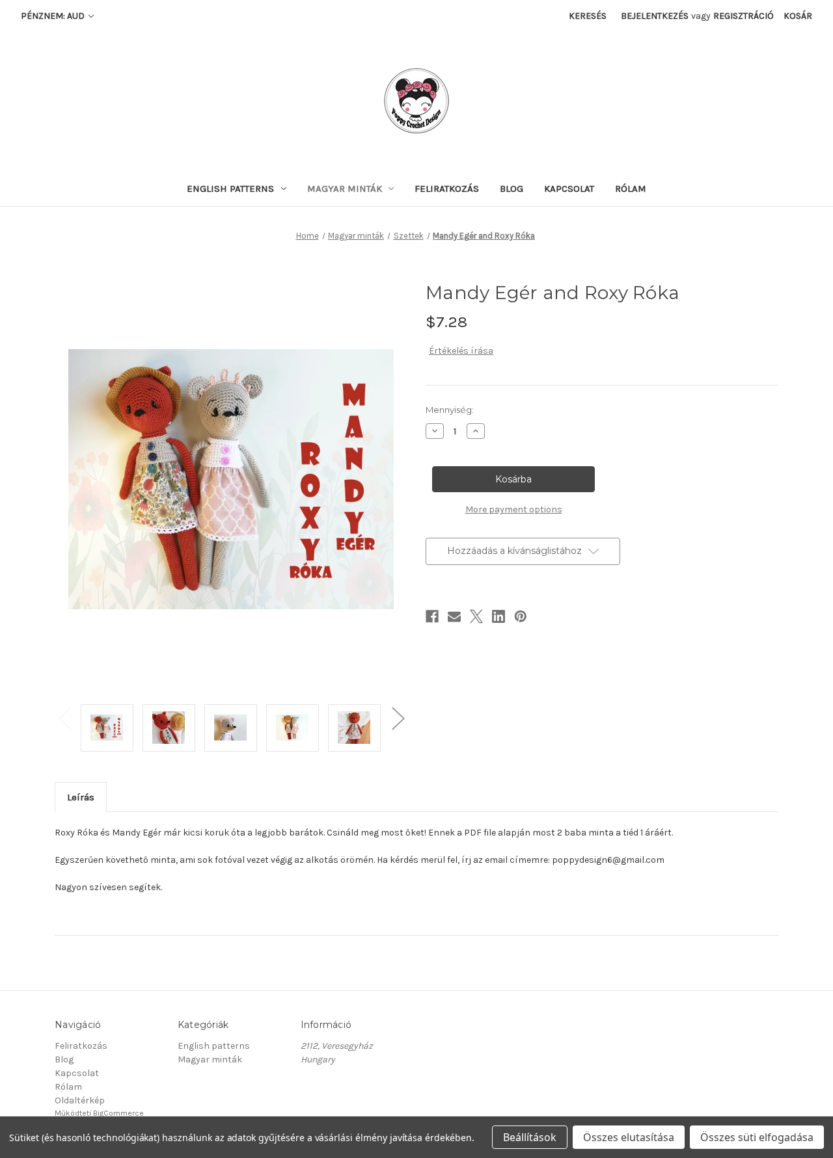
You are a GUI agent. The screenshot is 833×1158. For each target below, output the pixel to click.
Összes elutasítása (628, 1137)
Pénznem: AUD (54, 15)
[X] (476, 616)
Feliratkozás (447, 188)
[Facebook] (432, 616)
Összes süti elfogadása (756, 1137)
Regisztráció (743, 15)
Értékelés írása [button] (461, 350)
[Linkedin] (498, 616)
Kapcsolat (569, 188)
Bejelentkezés (655, 15)
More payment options (513, 509)
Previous (64, 718)
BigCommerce (118, 1113)
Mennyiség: (450, 409)
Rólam (630, 188)
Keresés (588, 15)
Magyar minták (344, 188)
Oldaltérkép (80, 1100)
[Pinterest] (520, 616)
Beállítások (529, 1137)
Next (398, 718)
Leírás (80, 797)
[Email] (454, 616)
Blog (511, 188)
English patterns (230, 188)
